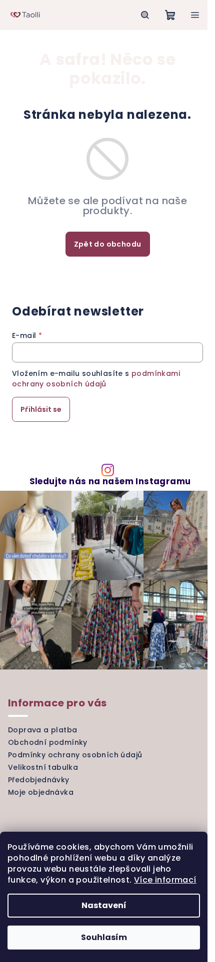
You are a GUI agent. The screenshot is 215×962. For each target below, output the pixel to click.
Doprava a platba (42, 730)
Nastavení (104, 905)
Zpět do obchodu (108, 244)
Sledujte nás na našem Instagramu (110, 481)
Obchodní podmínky (48, 742)
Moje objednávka (41, 792)
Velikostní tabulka (43, 767)
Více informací (165, 880)
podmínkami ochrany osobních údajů (96, 378)
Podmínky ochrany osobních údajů (75, 755)
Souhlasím (104, 937)
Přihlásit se (41, 409)
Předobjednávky (39, 780)
